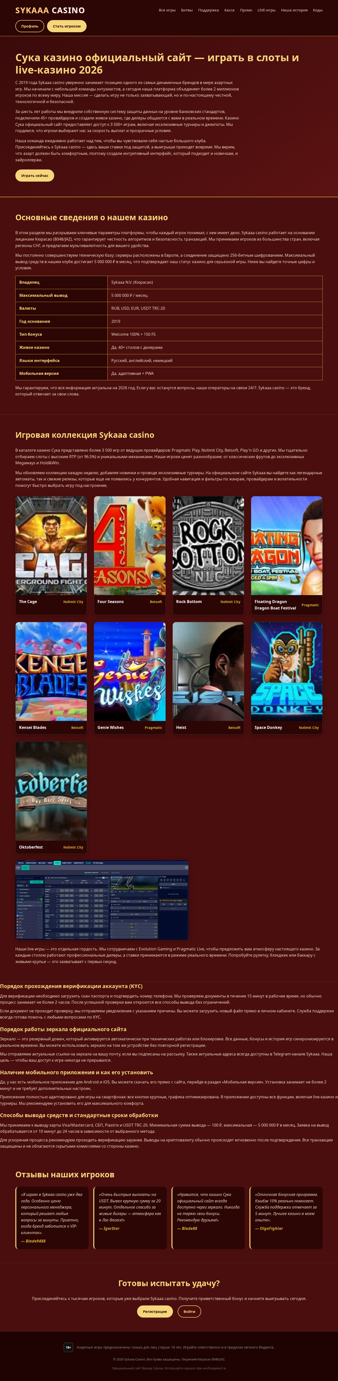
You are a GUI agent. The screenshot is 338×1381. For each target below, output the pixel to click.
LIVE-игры (267, 9)
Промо (246, 9)
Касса (229, 9)
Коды (318, 9)
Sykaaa (50, 10)
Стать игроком (67, 26)
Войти (189, 1311)
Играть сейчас (34, 175)
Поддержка (208, 9)
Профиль (29, 26)
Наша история (294, 9)
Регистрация (155, 1311)
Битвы (187, 9)
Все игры (167, 9)
